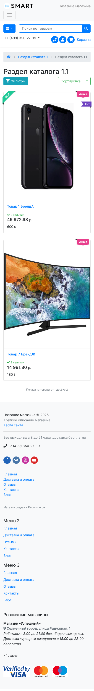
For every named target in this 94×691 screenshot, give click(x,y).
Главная (10, 474)
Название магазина (19, 415)
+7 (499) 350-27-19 (23, 446)
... (73, 81)
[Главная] (9, 57)
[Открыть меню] (9, 15)
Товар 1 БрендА (20, 206)
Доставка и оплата (18, 479)
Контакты (11, 490)
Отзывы (9, 484)
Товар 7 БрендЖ (21, 354)
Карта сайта (13, 425)
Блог (7, 495)
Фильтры (17, 81)
